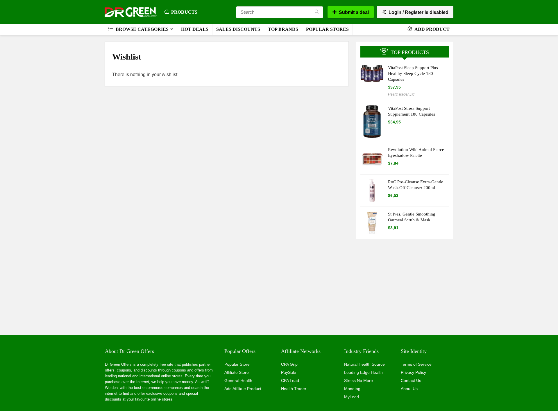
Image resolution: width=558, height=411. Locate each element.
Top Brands (283, 29)
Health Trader (293, 388)
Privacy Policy (413, 372)
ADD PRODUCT (432, 29)
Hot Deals (194, 29)
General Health (238, 380)
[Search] (316, 12)
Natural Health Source (364, 364)
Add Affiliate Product (242, 388)
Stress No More (358, 380)
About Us (409, 388)
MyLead (351, 396)
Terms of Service (416, 364)
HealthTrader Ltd (401, 94)
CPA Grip (289, 364)
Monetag (352, 388)
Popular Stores (327, 29)
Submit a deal (354, 12)
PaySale (288, 372)
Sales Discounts (238, 29)
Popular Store (237, 364)
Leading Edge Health (363, 372)
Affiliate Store (236, 372)
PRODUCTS (184, 12)
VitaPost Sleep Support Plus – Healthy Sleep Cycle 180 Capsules (414, 73)
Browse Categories (142, 29)
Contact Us (411, 380)
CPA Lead (290, 380)
